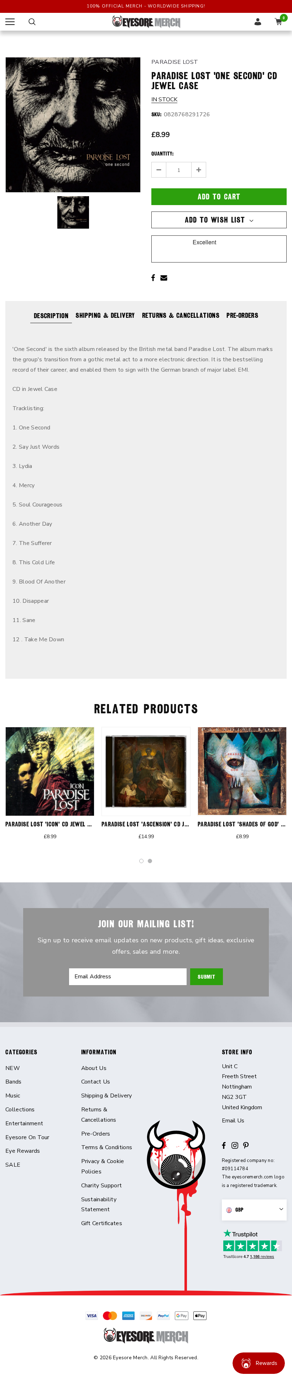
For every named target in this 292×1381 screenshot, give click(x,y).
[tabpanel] (50, 788)
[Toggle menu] (10, 22)
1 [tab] (142, 861)
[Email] (163, 277)
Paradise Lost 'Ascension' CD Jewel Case (156, 824)
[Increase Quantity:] (198, 169)
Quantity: (162, 154)
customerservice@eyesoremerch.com (254, 1121)
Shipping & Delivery (105, 315)
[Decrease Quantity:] (159, 169)
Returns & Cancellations (180, 315)
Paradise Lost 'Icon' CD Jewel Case (52, 824)
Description (51, 316)
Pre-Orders (242, 315)
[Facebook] (153, 277)
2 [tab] (150, 861)
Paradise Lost (174, 62)
